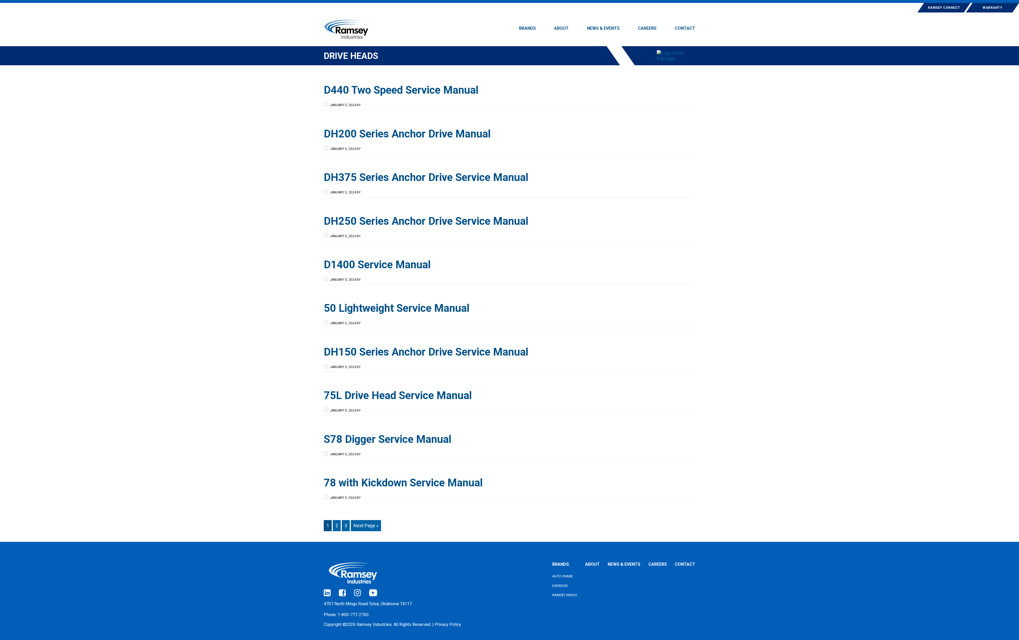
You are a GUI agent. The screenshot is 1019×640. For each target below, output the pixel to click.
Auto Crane (562, 576)
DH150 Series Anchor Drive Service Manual (426, 352)
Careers (657, 564)
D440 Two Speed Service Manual (401, 90)
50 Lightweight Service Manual (396, 308)
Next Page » (365, 525)
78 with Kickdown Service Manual (403, 483)
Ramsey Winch (564, 595)
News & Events (624, 564)
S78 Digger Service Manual (387, 439)
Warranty (992, 8)
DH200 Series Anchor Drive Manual (407, 134)
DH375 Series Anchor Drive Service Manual (426, 177)
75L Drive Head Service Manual (398, 395)
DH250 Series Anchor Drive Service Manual (426, 221)
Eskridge (560, 586)
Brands (560, 564)
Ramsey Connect (944, 8)
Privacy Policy (448, 624)
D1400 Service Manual (377, 264)
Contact (685, 564)
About (592, 564)
